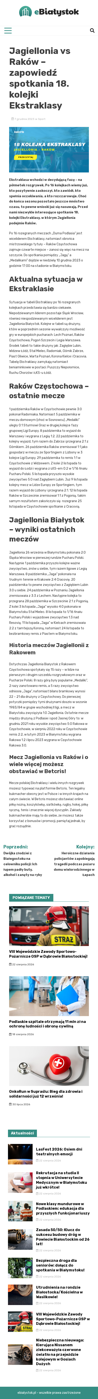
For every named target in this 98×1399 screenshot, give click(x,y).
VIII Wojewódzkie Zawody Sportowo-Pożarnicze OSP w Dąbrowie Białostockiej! (48, 954)
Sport (41, 119)
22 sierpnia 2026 (23, 964)
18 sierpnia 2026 (23, 1034)
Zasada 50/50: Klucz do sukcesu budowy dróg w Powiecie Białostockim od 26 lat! (63, 1237)
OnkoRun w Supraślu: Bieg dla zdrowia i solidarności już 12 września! (46, 1093)
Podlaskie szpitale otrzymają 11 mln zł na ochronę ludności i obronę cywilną (47, 1024)
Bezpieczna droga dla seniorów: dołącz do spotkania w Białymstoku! (60, 1265)
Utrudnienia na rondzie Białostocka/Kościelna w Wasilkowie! (59, 1292)
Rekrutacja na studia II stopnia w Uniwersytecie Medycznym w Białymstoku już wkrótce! (61, 1180)
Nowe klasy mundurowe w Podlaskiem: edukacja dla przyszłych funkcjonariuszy (63, 1209)
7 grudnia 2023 (24, 119)
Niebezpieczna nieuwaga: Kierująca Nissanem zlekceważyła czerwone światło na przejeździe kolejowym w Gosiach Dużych (60, 1352)
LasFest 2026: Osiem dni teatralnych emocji (59, 1151)
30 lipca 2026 (21, 1104)
